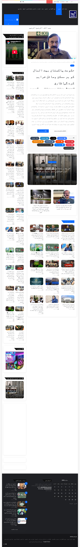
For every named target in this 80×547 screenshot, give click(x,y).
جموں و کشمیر (52, 162)
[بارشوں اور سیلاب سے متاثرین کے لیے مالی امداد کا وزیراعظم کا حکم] (22, 486)
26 (58, 496)
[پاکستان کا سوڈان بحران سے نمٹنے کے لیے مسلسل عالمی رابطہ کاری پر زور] (52, 228)
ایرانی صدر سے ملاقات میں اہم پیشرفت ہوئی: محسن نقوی (68, 254)
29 (72, 499)
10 (65, 490)
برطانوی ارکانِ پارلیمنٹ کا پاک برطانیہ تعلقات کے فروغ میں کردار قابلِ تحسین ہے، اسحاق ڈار (10, 173)
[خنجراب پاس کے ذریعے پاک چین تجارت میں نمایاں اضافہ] (19, 210)
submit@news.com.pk (45, 487)
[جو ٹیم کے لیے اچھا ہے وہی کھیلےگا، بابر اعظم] (10, 78)
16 (69, 493)
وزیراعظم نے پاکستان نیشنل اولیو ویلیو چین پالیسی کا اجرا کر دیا (10, 275)
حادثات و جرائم (43, 539)
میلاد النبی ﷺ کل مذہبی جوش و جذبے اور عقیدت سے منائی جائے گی (37, 270)
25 (61, 496)
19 (58, 493)
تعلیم (46, 8)
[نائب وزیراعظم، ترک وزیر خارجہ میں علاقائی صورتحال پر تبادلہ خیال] (52, 247)
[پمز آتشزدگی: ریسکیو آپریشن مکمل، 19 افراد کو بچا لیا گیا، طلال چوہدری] (19, 122)
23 (69, 496)
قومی (59, 8)
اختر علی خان (70, 88)
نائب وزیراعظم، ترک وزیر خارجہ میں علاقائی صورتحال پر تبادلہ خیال (52, 254)
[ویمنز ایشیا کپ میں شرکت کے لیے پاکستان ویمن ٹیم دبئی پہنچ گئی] (10, 184)
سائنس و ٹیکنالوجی (31, 8)
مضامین (20, 8)
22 (72, 496)
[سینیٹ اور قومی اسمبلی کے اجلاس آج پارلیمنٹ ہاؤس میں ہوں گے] (67, 299)
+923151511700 (47, 488)
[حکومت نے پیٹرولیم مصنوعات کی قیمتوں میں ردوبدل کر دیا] (19, 327)
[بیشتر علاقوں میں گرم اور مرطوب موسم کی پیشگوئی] (36, 281)
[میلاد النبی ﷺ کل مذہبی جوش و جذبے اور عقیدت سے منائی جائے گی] (36, 263)
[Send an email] (66, 88)
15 (72, 493)
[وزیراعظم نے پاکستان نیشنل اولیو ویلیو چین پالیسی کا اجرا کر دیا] (10, 267)
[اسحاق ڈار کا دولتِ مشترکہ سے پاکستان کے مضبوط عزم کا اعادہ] (19, 141)
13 (54, 490)
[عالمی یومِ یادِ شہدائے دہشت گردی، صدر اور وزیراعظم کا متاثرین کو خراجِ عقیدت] (22, 521)
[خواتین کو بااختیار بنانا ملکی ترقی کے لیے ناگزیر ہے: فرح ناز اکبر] (52, 299)
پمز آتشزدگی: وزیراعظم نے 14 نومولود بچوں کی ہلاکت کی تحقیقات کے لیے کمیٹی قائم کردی (10, 106)
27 (54, 496)
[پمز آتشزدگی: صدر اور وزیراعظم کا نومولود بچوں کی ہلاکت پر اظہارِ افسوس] (10, 122)
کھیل (24, 8)
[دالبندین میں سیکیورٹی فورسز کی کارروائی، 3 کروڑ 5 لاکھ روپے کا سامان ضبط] (52, 281)
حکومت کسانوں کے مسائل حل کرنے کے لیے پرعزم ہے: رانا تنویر (10, 335)
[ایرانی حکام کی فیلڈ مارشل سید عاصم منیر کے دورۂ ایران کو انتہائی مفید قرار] (19, 164)
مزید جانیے (48, 490)
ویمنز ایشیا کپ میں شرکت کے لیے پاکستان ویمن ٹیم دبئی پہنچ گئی (10, 192)
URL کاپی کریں (43, 131)
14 (75, 493)
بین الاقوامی (52, 8)
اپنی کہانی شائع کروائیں (36, 541)
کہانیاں (6, 539)
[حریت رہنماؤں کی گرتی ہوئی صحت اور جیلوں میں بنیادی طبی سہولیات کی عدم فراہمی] (19, 78)
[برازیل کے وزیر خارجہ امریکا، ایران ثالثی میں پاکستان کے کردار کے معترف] (22, 495)
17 (65, 493)
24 (65, 496)
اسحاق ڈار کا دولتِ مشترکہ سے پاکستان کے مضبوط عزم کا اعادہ (20, 149)
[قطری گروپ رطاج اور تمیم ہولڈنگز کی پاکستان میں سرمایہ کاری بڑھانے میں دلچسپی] (19, 288)
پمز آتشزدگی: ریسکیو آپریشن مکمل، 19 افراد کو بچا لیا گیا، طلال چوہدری (20, 130)
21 (75, 496)
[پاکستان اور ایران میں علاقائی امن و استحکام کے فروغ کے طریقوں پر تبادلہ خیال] (52, 263)
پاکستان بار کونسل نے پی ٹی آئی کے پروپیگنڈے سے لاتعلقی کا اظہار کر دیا (10, 503)
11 (61, 490)
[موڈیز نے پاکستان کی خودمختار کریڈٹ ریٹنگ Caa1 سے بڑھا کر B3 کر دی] (19, 308)
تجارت (39, 8)
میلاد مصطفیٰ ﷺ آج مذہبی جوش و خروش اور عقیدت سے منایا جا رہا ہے (37, 254)
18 (61, 493)
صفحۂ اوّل (64, 8)
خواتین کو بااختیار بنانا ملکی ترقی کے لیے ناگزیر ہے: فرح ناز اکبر (52, 306)
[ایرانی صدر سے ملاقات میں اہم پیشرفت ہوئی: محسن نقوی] (67, 247)
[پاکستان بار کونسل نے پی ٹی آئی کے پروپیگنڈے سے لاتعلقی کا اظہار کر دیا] (22, 504)
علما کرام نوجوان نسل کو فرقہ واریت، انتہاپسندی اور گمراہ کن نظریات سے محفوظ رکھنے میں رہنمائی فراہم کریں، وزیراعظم (67, 236)
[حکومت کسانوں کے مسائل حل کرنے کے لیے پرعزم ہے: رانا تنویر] (10, 327)
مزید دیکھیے (14, 529)
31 (65, 499)
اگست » (71, 503)
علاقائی (49, 539)
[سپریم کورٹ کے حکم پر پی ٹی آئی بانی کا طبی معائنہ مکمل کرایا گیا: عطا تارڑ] (22, 512)
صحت (43, 8)
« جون (75, 503)
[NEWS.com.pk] (73, 14)
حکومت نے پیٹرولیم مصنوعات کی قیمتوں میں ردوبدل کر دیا (20, 335)
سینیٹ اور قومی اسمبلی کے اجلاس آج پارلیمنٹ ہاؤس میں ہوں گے (68, 306)
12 (58, 490)
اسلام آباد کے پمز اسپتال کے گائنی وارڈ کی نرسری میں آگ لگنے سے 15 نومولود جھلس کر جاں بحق (20, 276)
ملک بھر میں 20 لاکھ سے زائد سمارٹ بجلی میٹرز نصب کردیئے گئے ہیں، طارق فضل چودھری (20, 238)
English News (46, 541)
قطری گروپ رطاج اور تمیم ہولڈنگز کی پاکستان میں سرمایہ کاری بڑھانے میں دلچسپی (20, 297)
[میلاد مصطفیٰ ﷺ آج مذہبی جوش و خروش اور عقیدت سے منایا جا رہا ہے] (36, 247)
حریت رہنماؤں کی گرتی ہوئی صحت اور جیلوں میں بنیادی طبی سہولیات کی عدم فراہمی (52, 171)
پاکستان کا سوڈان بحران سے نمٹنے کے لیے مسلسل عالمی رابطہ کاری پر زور (52, 235)
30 (69, 499)
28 (75, 499)
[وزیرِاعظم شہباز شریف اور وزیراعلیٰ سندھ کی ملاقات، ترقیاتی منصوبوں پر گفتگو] (67, 281)
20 (54, 493)
